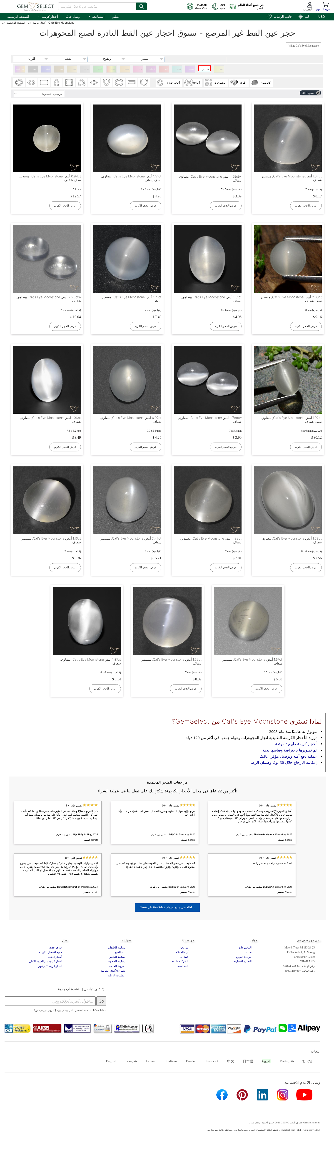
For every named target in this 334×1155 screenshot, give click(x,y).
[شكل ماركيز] (94, 82)
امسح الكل (308, 93)
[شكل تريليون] (81, 82)
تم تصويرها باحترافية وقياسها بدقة (289, 750)
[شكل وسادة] (119, 82)
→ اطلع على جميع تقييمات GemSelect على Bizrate (167, 907)
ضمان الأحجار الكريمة (113, 970)
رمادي (86, 69)
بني (61, 69)
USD (321, 16)
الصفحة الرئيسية (18, 16)
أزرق (48, 69)
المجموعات (245, 947)
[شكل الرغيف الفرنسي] (131, 82)
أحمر (166, 69)
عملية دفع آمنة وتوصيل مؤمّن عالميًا (288, 756)
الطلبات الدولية (116, 975)
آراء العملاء (182, 952)
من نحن (184, 947)
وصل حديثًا (73, 16)
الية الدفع (120, 952)
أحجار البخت (55, 956)
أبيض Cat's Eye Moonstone (205, 70)
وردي (140, 69)
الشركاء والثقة (180, 961)
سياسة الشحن (117, 956)
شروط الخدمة (117, 966)
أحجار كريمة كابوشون (50, 966)
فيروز (179, 69)
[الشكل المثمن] (44, 82)
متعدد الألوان (113, 70)
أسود (35, 69)
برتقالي (126, 69)
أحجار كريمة (47, 16)
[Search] (141, 6)
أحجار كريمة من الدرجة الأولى (45, 961)
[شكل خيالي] (144, 82)
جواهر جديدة (55, 947)
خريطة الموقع (244, 956)
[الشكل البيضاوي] (31, 82)
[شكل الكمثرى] (56, 82)
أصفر (221, 69)
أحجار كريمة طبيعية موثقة (296, 744)
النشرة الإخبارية (243, 961)
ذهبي (74, 69)
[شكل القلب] (106, 82)
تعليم (115, 16)
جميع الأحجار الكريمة (50, 952)
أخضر (100, 69)
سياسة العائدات (116, 947)
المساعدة (96, 16)
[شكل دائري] (19, 82)
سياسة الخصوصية (115, 961)
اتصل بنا (183, 956)
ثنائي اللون (20, 69)
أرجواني (152, 69)
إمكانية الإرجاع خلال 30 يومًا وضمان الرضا (283, 762)
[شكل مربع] (69, 82)
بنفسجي (191, 69)
